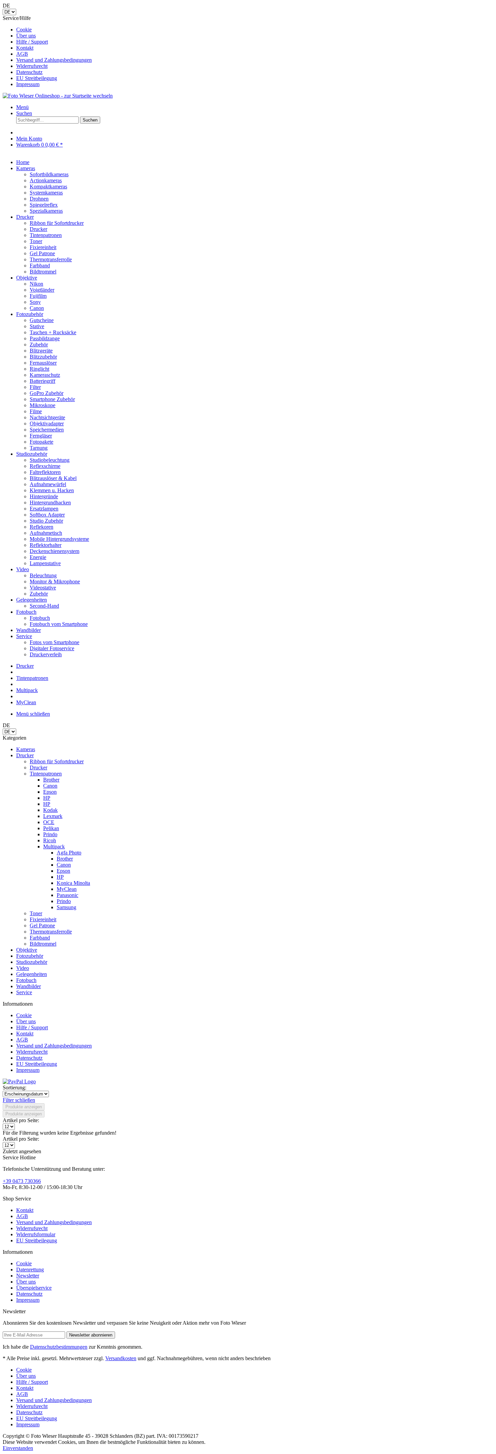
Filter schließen (19, 1100)
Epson (50, 792)
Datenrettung (30, 1269)
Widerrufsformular (35, 1234)
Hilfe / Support (32, 42)
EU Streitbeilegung (36, 78)
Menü (22, 107)
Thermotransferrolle (51, 931)
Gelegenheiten (31, 974)
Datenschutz (29, 72)
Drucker (25, 755)
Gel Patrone (42, 925)
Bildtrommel (43, 944)
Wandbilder (28, 986)
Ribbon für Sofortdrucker (57, 761)
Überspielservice (34, 1288)
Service (24, 992)
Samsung (66, 907)
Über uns (26, 35)
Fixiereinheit (43, 919)
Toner (36, 913)
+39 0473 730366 (22, 1181)
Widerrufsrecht (32, 66)
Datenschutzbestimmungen (58, 1347)
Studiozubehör (31, 962)
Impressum (27, 84)
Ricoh (49, 840)
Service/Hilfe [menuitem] (47, 51)
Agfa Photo (69, 852)
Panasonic (67, 895)
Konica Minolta (73, 883)
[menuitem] (254, 30)
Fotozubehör (29, 956)
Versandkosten (120, 1358)
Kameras (25, 749)
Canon (50, 786)
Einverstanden (18, 1448)
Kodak (50, 810)
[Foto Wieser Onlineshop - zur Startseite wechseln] (58, 96)
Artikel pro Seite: (21, 1120)
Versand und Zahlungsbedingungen (54, 60)
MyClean (67, 889)
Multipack (54, 846)
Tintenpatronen (46, 773)
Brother (51, 780)
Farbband (40, 938)
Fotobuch (26, 980)
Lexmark (52, 816)
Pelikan (51, 828)
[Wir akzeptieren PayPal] (19, 1081)
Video (22, 968)
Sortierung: (14, 1087)
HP (46, 798)
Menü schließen (33, 714)
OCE (48, 822)
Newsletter (27, 1275)
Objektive (26, 950)
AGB (22, 54)
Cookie (24, 29)
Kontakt (24, 48)
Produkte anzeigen (23, 1106)
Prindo (50, 834)
